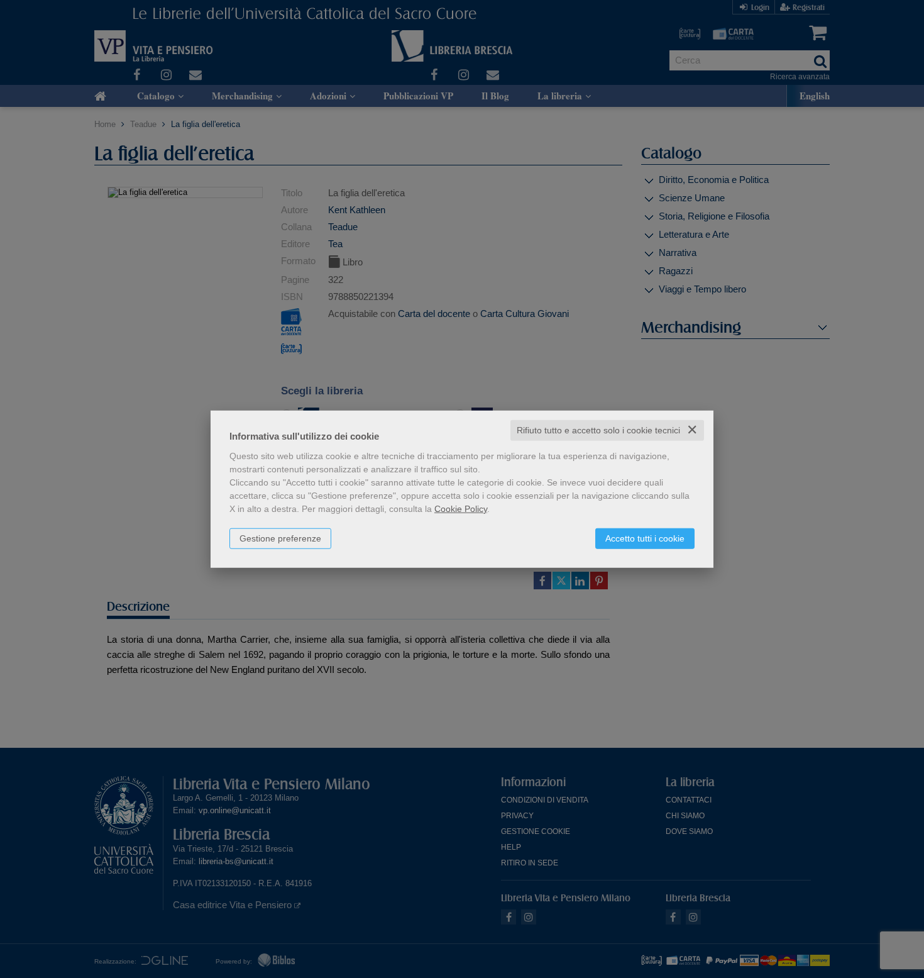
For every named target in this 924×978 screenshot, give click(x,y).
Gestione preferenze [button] (280, 538)
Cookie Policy (460, 509)
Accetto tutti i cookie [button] (645, 538)
